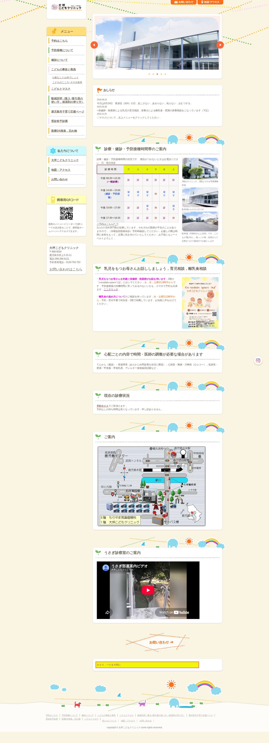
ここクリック (111, 289)
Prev (94, 45)
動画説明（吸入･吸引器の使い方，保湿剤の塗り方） (67, 100)
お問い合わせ (59, 179)
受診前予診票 (59, 121)
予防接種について (62, 50)
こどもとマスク (60, 88)
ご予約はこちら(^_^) (107, 224)
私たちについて (109, 721)
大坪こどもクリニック (65, 160)
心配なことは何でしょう (65, 77)
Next (220, 45)
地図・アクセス (60, 169)
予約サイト (103, 405)
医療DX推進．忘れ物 (64, 130)
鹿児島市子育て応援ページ (67, 111)
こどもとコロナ (91, 719)
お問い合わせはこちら (65, 269)
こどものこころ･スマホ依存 (67, 82)
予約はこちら (59, 40)
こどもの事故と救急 (63, 69)
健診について (59, 59)
